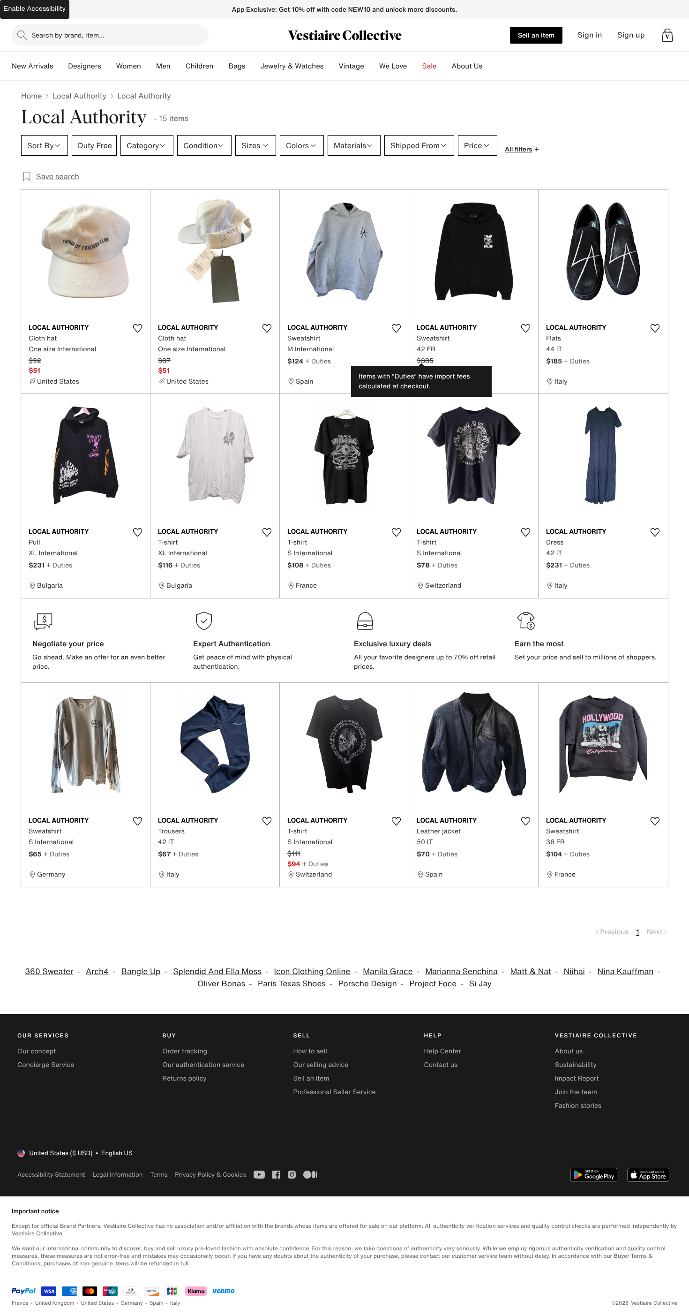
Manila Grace (387, 971)
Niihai (574, 971)
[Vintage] (371, 66)
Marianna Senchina (461, 971)
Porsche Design (367, 984)
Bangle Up (141, 971)
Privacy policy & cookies (210, 1174)
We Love (393, 66)
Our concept (36, 1051)
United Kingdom (55, 1303)
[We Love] (415, 66)
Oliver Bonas (221, 984)
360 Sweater (49, 971)
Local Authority (79, 95)
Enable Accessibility (35, 9)
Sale (429, 66)
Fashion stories (578, 1106)
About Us (467, 66)
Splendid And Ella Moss (217, 971)
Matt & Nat (530, 971)
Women (128, 66)
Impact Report (577, 1078)
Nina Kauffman (626, 971)
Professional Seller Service (334, 1092)
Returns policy (184, 1078)
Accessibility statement (51, 1174)
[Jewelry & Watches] (331, 66)
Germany (131, 1303)
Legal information (117, 1174)
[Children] (221, 66)
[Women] (148, 66)
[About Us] (490, 66)
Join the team (576, 1092)
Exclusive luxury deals (393, 643)
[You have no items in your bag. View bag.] (667, 35)
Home (31, 95)
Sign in (589, 35)
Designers (84, 66)
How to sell (310, 1051)
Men (163, 66)
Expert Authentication (231, 643)
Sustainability (576, 1065)
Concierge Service (45, 1065)
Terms (158, 1174)
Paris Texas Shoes (292, 984)
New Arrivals (32, 66)
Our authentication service (203, 1065)
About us (569, 1051)
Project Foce (433, 984)
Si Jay (480, 984)
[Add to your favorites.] (137, 328)
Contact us (441, 1065)
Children (200, 66)
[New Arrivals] (60, 66)
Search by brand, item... (68, 35)
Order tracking (184, 1051)
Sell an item (536, 35)
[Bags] (252, 66)
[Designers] (108, 66)
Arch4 (97, 971)
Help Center (442, 1051)
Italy (175, 1303)
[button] (667, 35)
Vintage (351, 66)
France (20, 1303)
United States (97, 1303)
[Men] (178, 66)
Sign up (631, 35)
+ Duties (318, 361)
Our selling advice (320, 1065)
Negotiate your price (68, 643)
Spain (157, 1303)
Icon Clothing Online (312, 971)
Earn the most (539, 643)
